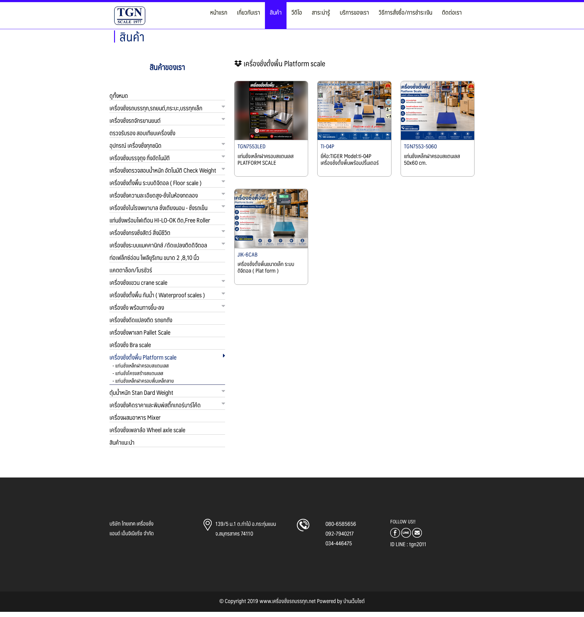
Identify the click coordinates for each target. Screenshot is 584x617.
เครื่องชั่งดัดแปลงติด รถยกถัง (140, 320)
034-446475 (338, 543)
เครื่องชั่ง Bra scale (130, 345)
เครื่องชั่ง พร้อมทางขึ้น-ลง (136, 307)
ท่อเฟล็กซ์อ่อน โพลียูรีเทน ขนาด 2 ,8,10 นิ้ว (154, 257)
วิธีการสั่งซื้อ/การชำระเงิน (405, 12)
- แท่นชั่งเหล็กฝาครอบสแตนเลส (141, 365)
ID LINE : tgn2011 (408, 544)
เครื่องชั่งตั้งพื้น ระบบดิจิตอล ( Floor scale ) (155, 183)
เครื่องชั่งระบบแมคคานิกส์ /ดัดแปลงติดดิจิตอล (158, 245)
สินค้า (276, 12)
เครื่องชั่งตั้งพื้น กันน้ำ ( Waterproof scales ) (157, 295)
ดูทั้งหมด (118, 95)
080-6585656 (340, 523)
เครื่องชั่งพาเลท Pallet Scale (139, 332)
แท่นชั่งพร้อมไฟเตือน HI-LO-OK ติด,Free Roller (159, 220)
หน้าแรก (218, 12)
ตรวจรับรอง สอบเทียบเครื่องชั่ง (142, 133)
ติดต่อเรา (452, 12)
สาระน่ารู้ (321, 12)
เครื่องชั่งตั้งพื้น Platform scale (142, 357)
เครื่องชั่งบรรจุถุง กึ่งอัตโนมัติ (139, 158)
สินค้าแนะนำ (121, 442)
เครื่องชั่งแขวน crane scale (138, 282)
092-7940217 (339, 533)
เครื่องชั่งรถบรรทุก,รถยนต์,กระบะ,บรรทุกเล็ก (155, 108)
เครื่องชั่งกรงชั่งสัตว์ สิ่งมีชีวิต (139, 232)
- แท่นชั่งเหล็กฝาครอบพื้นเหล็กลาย (143, 380)
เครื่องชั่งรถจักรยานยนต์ (135, 120)
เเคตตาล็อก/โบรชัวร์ (130, 270)
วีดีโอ (296, 12)
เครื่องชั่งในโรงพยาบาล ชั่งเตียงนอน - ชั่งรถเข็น (158, 207)
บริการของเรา (354, 12)
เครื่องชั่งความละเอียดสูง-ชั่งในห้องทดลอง (153, 195)
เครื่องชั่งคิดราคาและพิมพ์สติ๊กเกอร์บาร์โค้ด (155, 405)
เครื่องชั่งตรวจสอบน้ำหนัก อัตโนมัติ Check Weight (162, 170)
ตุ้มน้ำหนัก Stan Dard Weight (141, 392)
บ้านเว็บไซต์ (354, 600)
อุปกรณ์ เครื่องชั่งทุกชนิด (135, 145)
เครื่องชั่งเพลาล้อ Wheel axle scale (147, 430)
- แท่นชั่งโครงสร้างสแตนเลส (138, 373)
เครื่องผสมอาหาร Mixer (135, 417)
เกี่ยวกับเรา (248, 12)
